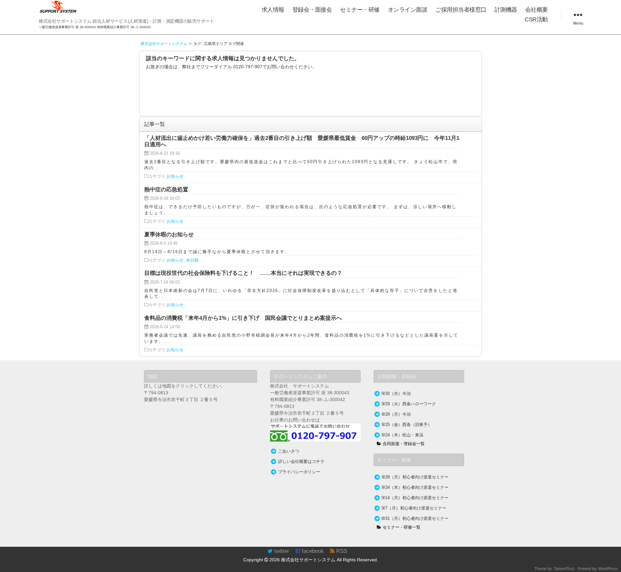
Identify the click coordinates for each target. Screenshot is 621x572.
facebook (312, 551)
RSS (340, 551)
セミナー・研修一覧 (400, 527)
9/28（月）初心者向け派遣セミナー (415, 477)
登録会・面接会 (312, 9)
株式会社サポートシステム (308, 559)
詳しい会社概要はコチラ (301, 461)
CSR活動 (536, 19)
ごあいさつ (288, 451)
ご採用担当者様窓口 (460, 9)
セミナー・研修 (360, 9)
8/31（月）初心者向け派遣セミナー (415, 518)
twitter (281, 551)
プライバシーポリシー (299, 472)
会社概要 (536, 9)
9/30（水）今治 (396, 393)
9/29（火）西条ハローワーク (409, 404)
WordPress (608, 568)
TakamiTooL (564, 568)
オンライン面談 (408, 9)
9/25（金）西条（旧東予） (407, 424)
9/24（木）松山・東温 (402, 435)
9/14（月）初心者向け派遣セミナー (415, 498)
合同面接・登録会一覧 (403, 444)
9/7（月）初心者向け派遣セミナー (414, 508)
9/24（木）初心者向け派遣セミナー (415, 487)
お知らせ (175, 176)
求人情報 (273, 9)
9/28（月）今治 (396, 414)
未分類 (192, 260)
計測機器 (506, 9)
